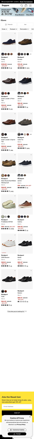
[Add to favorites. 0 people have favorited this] (15, 33)
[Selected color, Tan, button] (2, 134)
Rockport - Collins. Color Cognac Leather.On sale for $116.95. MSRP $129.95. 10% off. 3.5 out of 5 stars (25, 212)
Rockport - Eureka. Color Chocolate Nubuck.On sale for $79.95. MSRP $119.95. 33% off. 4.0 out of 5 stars (25, 50)
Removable (23, 29)
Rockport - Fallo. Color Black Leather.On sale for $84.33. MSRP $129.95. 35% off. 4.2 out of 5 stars (9, 287)
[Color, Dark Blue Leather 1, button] (21, 134)
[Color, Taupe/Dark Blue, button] (27, 216)
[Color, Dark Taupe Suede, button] (8, 54)
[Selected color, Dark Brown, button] (2, 93)
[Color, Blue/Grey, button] (24, 134)
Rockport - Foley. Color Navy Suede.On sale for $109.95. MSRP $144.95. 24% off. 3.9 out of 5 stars (9, 50)
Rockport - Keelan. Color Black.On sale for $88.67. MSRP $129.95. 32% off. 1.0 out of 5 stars (25, 287)
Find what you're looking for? (16, 311)
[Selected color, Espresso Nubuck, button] (2, 175)
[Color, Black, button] (8, 93)
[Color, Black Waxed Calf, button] (5, 134)
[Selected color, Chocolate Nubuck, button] (19, 54)
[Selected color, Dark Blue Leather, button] (19, 93)
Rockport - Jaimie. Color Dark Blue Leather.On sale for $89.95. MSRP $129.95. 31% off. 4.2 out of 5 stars (25, 90)
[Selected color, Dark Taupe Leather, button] (19, 134)
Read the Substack (26, 2)
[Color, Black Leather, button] (27, 54)
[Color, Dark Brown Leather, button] (5, 175)
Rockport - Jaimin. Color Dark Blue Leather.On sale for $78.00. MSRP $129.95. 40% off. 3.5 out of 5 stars (25, 172)
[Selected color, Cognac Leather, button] (19, 216)
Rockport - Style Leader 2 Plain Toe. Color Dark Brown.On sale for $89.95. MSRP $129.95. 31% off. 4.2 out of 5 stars (9, 90)
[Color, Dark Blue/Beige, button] (21, 216)
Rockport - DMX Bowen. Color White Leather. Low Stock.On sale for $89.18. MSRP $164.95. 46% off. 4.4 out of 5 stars (9, 250)
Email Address (8, 406)
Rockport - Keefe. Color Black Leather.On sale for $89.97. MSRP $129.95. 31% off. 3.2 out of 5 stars (25, 250)
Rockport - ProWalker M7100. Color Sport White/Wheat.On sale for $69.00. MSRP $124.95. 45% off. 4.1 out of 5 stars (9, 212)
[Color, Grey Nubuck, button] (5, 54)
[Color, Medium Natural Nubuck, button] (11, 54)
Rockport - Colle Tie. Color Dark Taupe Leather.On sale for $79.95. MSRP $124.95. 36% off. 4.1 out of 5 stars (25, 131)
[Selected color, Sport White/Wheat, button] (2, 216)
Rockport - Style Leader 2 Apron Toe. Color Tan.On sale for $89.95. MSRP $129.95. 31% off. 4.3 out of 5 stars (9, 131)
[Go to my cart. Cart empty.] (26, 5)
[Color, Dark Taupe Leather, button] (24, 175)
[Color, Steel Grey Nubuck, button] (24, 54)
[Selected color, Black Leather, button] (2, 291)
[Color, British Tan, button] (5, 93)
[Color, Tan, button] (27, 134)
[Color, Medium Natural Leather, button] (5, 291)
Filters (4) (10, 24)
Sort (25, 24)
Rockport (12, 29)
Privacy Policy (21, 424)
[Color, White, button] (5, 216)
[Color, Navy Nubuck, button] (21, 54)
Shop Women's (19, 14)
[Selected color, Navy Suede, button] (2, 54)
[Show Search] (21, 5)
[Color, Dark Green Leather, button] (21, 93)
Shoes (3, 29)
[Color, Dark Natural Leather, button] (27, 93)
